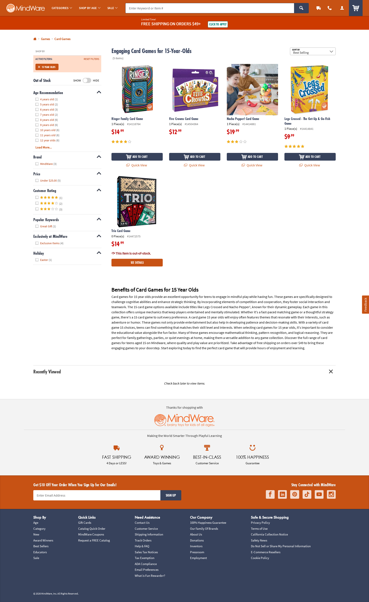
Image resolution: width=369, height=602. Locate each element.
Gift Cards (84, 523)
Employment (198, 558)
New (36, 534)
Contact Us (142, 523)
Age (35, 523)
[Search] (301, 8)
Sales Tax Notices (146, 552)
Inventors (196, 546)
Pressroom (197, 552)
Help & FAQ (142, 546)
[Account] (342, 8)
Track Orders (143, 540)
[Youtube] (319, 494)
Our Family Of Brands (204, 529)
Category (39, 529)
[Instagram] (331, 494)
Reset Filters (91, 59)
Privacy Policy (260, 523)
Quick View (139, 165)
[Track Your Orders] (318, 8)
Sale (36, 558)
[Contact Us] (329, 8)
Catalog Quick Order (91, 529)
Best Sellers (40, 546)
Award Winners (43, 540)
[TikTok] (307, 494)
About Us (196, 534)
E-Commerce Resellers (265, 552)
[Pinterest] (294, 494)
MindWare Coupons (91, 534)
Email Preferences (146, 570)
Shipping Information (149, 534)
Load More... (43, 147)
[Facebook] (270, 494)
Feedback (365, 304)
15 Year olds (48, 67)
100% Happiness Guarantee (208, 523)
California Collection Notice (269, 534)
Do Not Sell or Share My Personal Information (281, 546)
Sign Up (171, 495)
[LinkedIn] (282, 494)
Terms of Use (259, 529)
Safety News (259, 540)
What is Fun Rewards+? (150, 576)
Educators (40, 552)
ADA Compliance (146, 564)
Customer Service (146, 529)
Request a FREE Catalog (94, 540)
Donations (197, 540)
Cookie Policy (260, 558)
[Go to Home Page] (35, 39)
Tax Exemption (144, 558)
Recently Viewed (47, 371)
